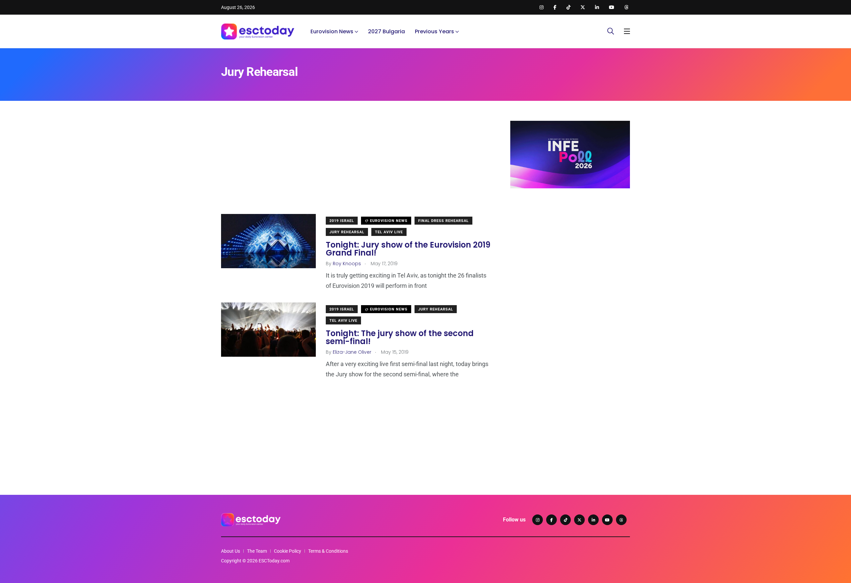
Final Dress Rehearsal (443, 221)
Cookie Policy (287, 551)
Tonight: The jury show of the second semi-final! (400, 337)
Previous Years (434, 31)
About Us (230, 551)
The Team (257, 551)
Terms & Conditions (328, 551)
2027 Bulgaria (386, 31)
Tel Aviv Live (389, 232)
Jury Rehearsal (346, 232)
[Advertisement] (355, 167)
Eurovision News (331, 31)
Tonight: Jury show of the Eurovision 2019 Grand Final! (408, 248)
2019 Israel (341, 221)
